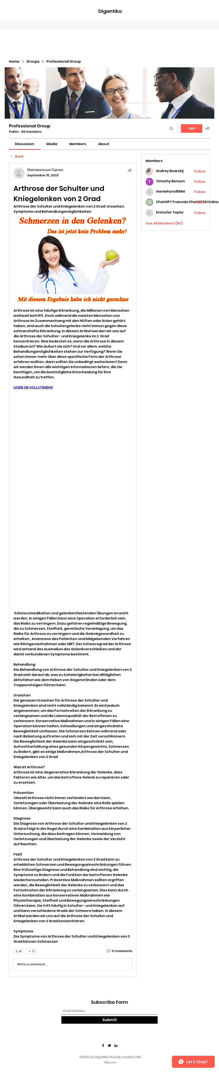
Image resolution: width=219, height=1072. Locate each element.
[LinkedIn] (116, 1045)
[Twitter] (109, 1045)
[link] (24, 144)
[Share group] (207, 128)
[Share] (129, 170)
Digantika (110, 11)
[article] (73, 570)
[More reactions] (31, 951)
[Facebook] (103, 1045)
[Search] (171, 128)
